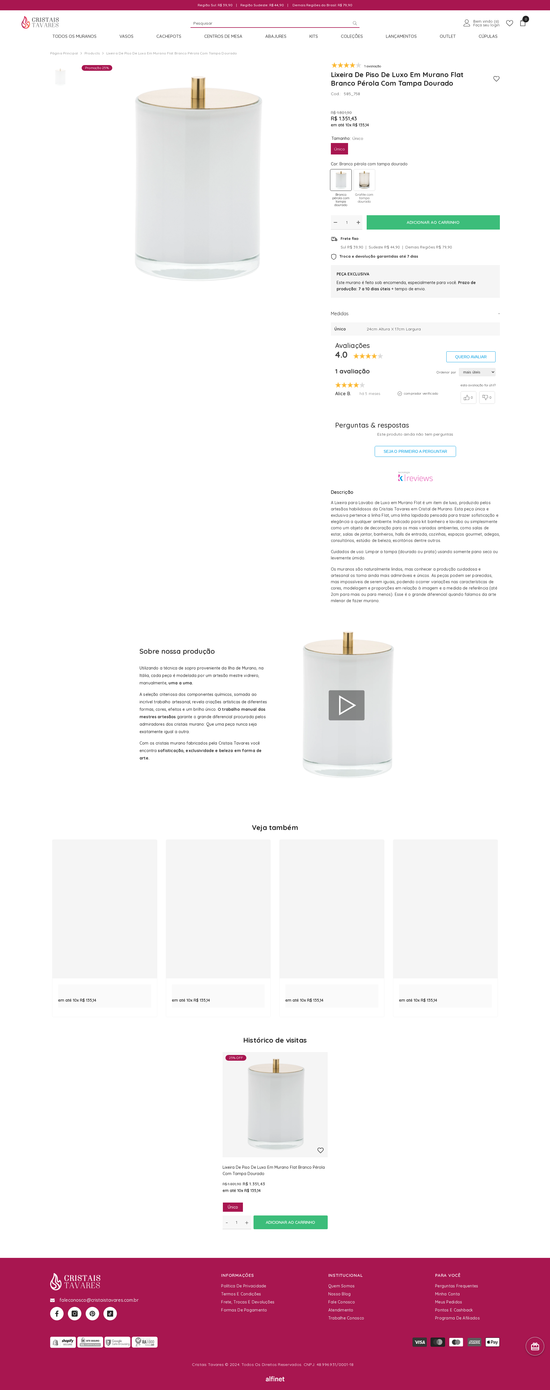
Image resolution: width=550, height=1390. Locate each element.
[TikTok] (110, 1313)
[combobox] (270, 23)
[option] (196, 179)
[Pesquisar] (275, 23)
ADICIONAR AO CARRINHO (433, 222)
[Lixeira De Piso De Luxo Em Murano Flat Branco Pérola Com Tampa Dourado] (275, 1104)
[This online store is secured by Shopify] (63, 1342)
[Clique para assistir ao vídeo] (347, 705)
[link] (104, 987)
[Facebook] (57, 1313)
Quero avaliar (471, 357)
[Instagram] (74, 1313)
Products (92, 53)
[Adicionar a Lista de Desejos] (496, 78)
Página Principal (64, 53)
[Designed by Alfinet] (275, 1378)
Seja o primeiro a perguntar (415, 451)
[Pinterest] (92, 1313)
